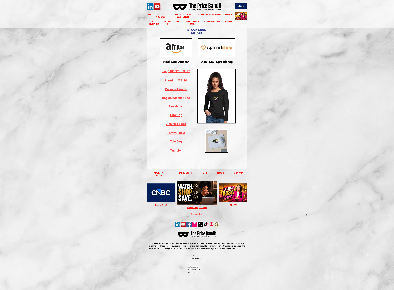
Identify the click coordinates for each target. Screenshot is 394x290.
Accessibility (196, 214)
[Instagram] (194, 224)
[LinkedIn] (150, 6)
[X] (200, 224)
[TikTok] (205, 224)
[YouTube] (157, 6)
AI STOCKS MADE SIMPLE (210, 14)
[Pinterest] (211, 224)
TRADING (228, 14)
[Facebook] (189, 224)
